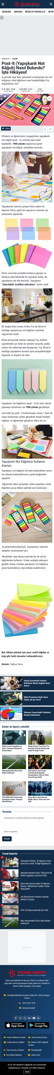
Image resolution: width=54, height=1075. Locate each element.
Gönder (7, 838)
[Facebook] (16, 1018)
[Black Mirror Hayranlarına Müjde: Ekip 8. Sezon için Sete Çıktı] (40, 788)
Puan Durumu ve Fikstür (15, 1050)
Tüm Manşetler (36, 1050)
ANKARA (18, 11)
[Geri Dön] (2, 17)
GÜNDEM (6, 11)
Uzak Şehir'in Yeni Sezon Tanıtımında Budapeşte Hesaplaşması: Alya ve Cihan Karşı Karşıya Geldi (38, 774)
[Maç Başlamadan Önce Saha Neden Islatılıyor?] (14, 762)
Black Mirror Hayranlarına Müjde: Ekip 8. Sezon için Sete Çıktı (39, 799)
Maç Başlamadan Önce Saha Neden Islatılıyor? (12, 772)
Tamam (27, 1072)
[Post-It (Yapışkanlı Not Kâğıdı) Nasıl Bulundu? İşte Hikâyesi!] (27, 110)
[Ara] (51, 4)
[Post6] (27, 517)
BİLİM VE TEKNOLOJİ (35, 11)
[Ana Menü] (3, 4)
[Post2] (27, 243)
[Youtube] (34, 1018)
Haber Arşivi (35, 1055)
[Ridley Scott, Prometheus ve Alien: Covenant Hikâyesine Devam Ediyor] (14, 737)
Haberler (5, 59)
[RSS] (38, 1018)
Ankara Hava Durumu (39, 1037)
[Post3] (27, 305)
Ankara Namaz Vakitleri (15, 1042)
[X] (20, 1018)
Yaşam (15, 59)
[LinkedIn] (29, 1018)
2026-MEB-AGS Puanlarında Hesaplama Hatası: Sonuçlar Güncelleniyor (12, 799)
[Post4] (27, 379)
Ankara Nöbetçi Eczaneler (16, 1037)
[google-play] (39, 1025)
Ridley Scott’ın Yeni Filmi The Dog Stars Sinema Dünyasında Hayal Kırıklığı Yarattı (38, 748)
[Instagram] (25, 1018)
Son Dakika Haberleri (14, 1055)
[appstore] (15, 1025)
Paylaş (7, 128)
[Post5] (27, 441)
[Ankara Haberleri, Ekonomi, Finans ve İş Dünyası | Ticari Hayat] (27, 4)
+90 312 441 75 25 (28, 1003)
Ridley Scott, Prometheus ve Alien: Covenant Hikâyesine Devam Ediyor (12, 748)
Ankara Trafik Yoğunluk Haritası (38, 1043)
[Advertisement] (27, 947)
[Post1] (27, 176)
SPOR (51, 11)
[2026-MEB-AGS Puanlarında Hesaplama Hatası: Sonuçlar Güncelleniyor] (14, 788)
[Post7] (27, 609)
